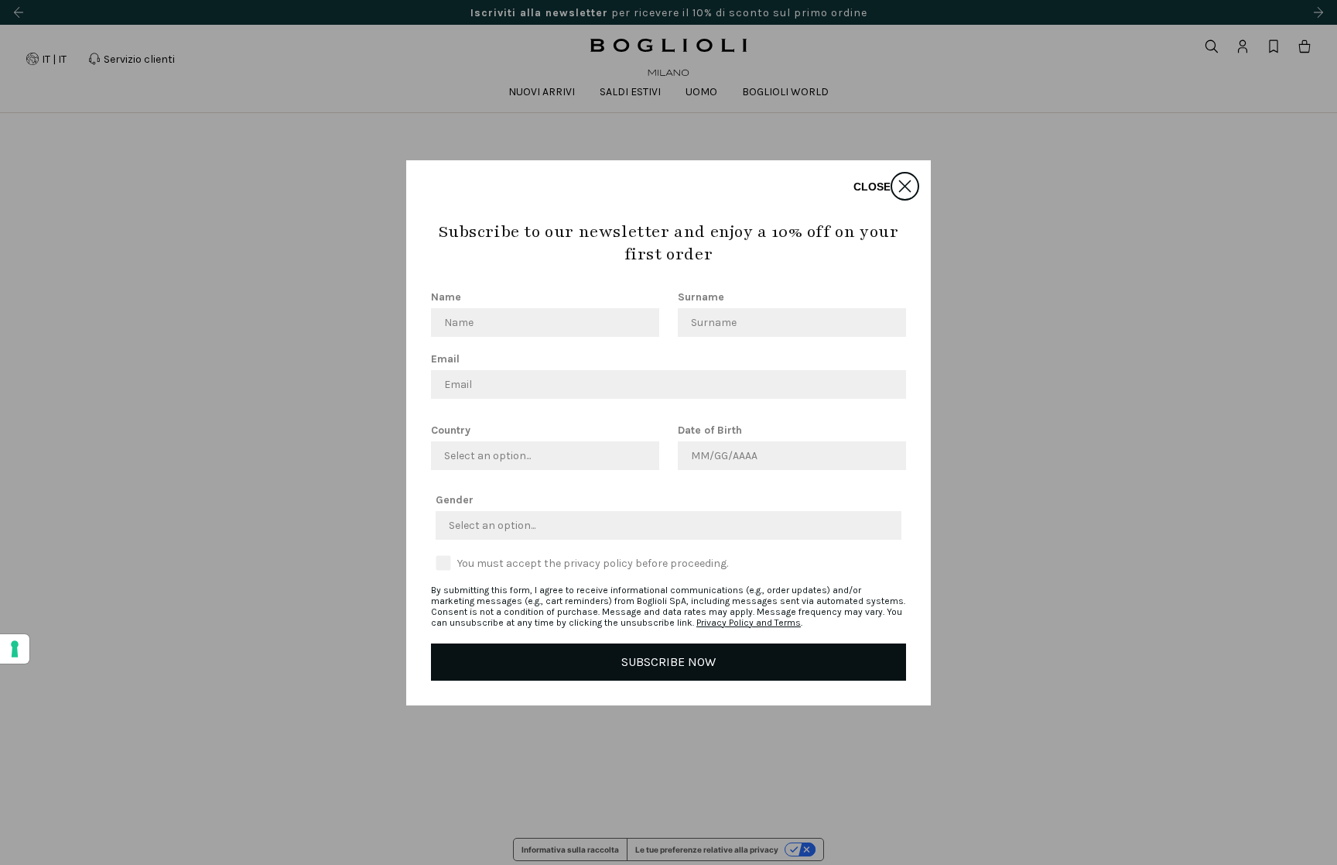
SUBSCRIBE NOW (668, 661)
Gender (455, 499)
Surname (701, 297)
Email (445, 359)
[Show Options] (644, 455)
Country (450, 430)
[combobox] (540, 455)
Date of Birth (710, 430)
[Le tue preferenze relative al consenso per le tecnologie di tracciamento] (14, 649)
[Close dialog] (904, 186)
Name (446, 297)
